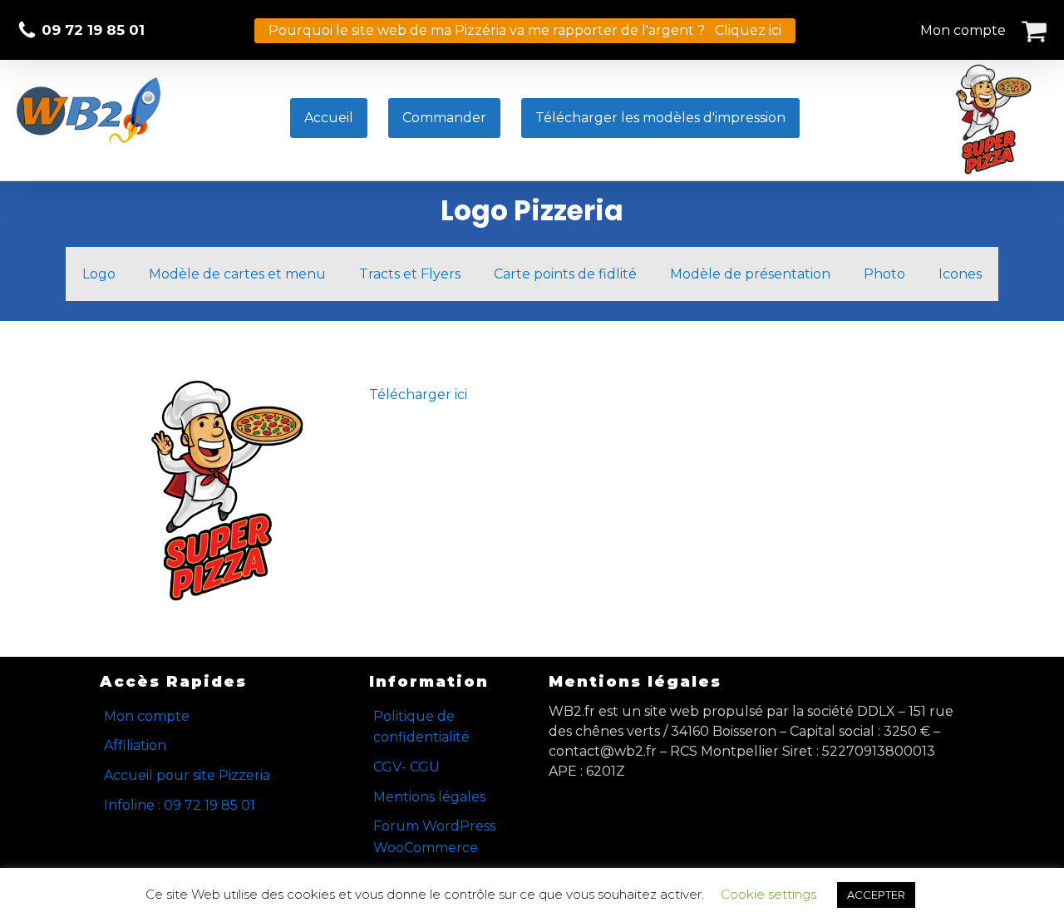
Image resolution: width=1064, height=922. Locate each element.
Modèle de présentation (750, 274)
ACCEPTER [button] (876, 894)
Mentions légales (429, 797)
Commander (444, 118)
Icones (960, 274)
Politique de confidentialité (421, 727)
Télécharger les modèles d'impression (660, 118)
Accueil (328, 118)
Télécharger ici (418, 394)
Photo (884, 274)
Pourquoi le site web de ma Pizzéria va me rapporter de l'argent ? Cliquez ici (524, 30)
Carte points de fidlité (565, 274)
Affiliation (135, 745)
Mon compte (963, 30)
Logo (99, 274)
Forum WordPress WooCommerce (434, 836)
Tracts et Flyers (410, 274)
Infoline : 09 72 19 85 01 (179, 805)
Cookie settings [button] (768, 894)
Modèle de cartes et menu (237, 274)
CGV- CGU (406, 767)
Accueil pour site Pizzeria (187, 775)
